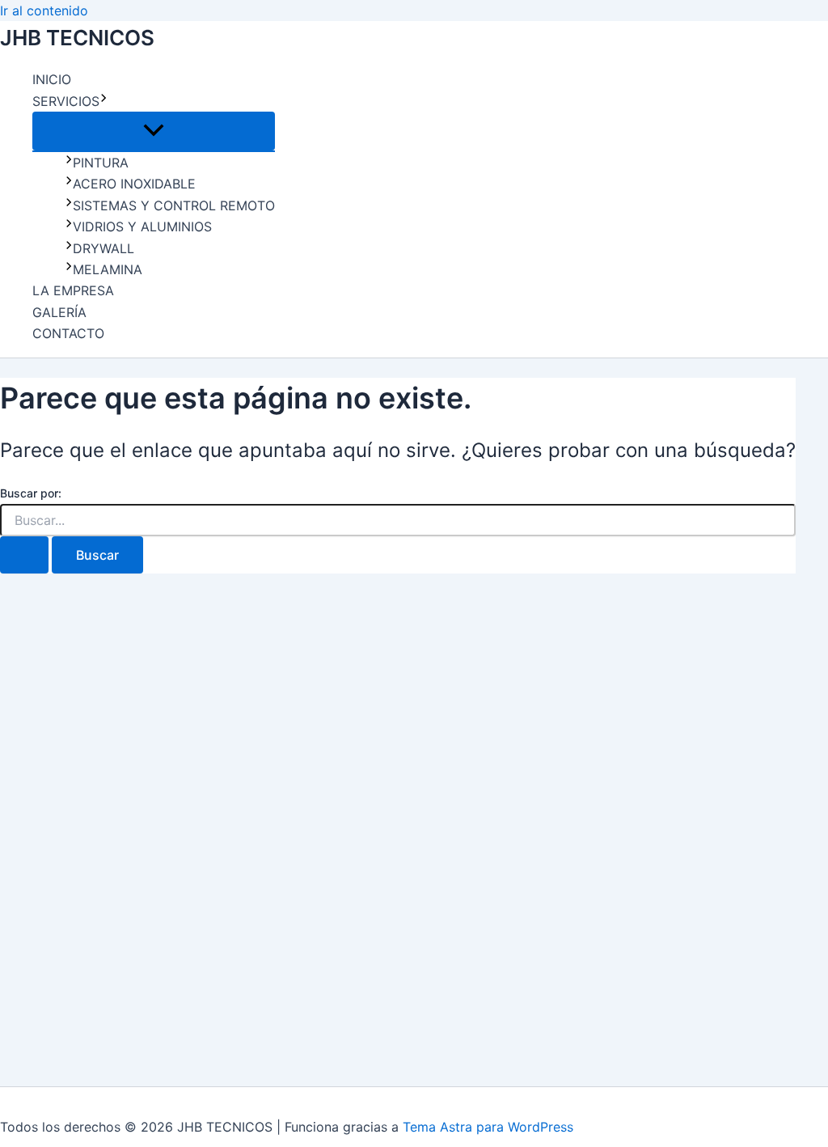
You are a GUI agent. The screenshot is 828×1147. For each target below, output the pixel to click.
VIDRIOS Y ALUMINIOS (142, 226)
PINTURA (101, 162)
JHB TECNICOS (77, 37)
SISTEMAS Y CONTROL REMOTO (174, 205)
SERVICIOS (65, 101)
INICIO (51, 79)
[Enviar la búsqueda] (24, 555)
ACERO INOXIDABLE (134, 184)
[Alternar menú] (153, 131)
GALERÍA (59, 312)
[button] (103, 101)
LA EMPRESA (73, 290)
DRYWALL (103, 248)
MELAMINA (107, 269)
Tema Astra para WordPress (488, 1127)
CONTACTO (68, 333)
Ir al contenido (44, 10)
